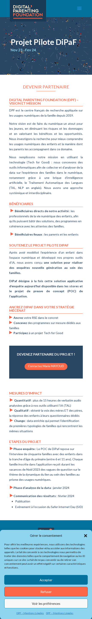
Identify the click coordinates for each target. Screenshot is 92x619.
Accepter (46, 580)
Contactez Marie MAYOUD (46, 366)
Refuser (46, 592)
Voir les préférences (46, 603)
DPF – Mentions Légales (30, 613)
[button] (85, 536)
